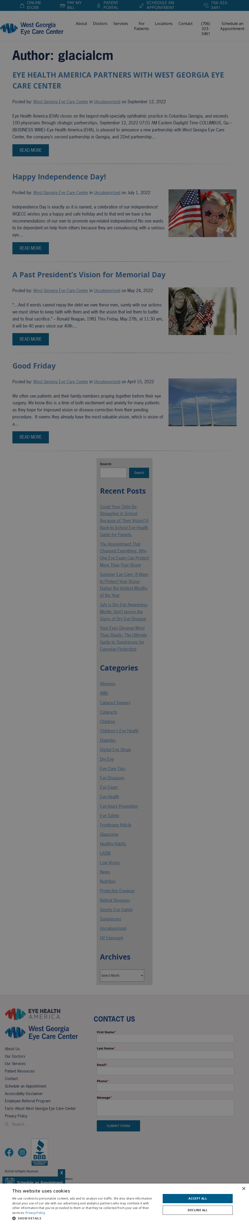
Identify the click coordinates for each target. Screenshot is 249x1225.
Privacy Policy (35, 1213)
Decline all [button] (197, 1210)
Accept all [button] (197, 1198)
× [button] (243, 1189)
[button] (84, 1218)
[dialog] (124, 1204)
